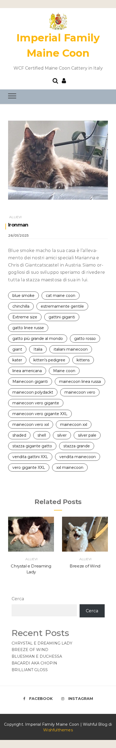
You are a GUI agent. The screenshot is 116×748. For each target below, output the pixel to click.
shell (41, 435)
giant (17, 349)
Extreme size (24, 317)
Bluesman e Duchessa (37, 656)
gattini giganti (62, 317)
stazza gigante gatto (32, 446)
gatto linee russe (28, 327)
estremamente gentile (62, 306)
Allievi (15, 217)
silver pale (87, 435)
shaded (19, 435)
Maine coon (64, 370)
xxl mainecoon (69, 467)
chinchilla (20, 306)
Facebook (41, 698)
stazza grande (76, 446)
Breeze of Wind (85, 566)
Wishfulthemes (58, 730)
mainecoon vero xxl (30, 424)
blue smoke (23, 295)
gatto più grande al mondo (37, 338)
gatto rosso (85, 338)
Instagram (80, 698)
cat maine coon (60, 295)
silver (62, 435)
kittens (83, 360)
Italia (37, 349)
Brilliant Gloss (30, 669)
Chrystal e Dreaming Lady (42, 643)
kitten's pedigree (49, 360)
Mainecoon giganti (30, 381)
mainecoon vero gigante (35, 403)
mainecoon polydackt (32, 392)
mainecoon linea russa (80, 381)
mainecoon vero (79, 392)
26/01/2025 (18, 235)
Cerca (18, 598)
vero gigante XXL (28, 467)
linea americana (27, 370)
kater (17, 360)
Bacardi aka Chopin (34, 663)
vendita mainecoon (77, 456)
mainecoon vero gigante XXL (39, 413)
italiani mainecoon (71, 349)
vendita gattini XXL (30, 456)
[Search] (55, 80)
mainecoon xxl (73, 424)
